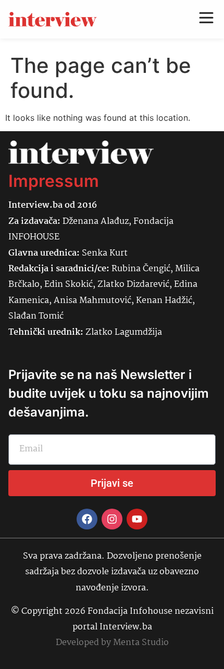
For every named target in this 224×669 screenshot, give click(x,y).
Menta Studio (141, 643)
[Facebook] (87, 519)
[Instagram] (112, 519)
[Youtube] (137, 519)
